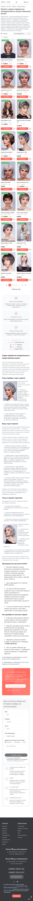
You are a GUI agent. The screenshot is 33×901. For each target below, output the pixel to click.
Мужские (4, 828)
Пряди (4, 844)
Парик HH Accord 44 (6, 273)
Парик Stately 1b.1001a (6, 243)
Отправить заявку (16, 755)
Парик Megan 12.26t (6, 120)
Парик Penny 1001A (6, 182)
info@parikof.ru (17, 349)
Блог (19, 833)
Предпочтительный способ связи (14, 740)
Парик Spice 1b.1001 (22, 152)
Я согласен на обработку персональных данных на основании (17, 759)
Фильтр (5, 33)
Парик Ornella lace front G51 (24, 273)
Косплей (4, 837)
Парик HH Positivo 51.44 (23, 90)
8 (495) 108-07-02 (17, 342)
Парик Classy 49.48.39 (22, 212)
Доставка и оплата (23, 828)
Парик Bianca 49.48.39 (6, 152)
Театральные (6, 835)
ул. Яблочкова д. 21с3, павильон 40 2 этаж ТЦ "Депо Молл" (16, 862)
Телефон (7, 719)
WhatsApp (17, 742)
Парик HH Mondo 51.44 (23, 182)
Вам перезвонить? (16, 877)
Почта (6, 726)
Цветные (4, 833)
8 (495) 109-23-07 (16, 872)
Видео (19, 830)
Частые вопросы (22, 835)
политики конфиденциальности (15, 761)
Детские (4, 830)
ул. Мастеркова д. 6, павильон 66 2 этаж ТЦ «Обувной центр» (16, 853)
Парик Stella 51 (21, 60)
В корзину (6, 66)
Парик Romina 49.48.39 (6, 60)
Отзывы (20, 837)
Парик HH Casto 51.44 (6, 90)
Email (24, 742)
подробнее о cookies (9, 886)
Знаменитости (6, 839)
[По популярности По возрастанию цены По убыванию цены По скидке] (22, 33)
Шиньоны (5, 842)
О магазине (21, 826)
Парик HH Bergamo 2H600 (7, 212)
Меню (8, 2)
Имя (6, 711)
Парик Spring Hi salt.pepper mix (24, 121)
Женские (4, 826)
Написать (17, 344)
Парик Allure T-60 (21, 243)
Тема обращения (10, 733)
